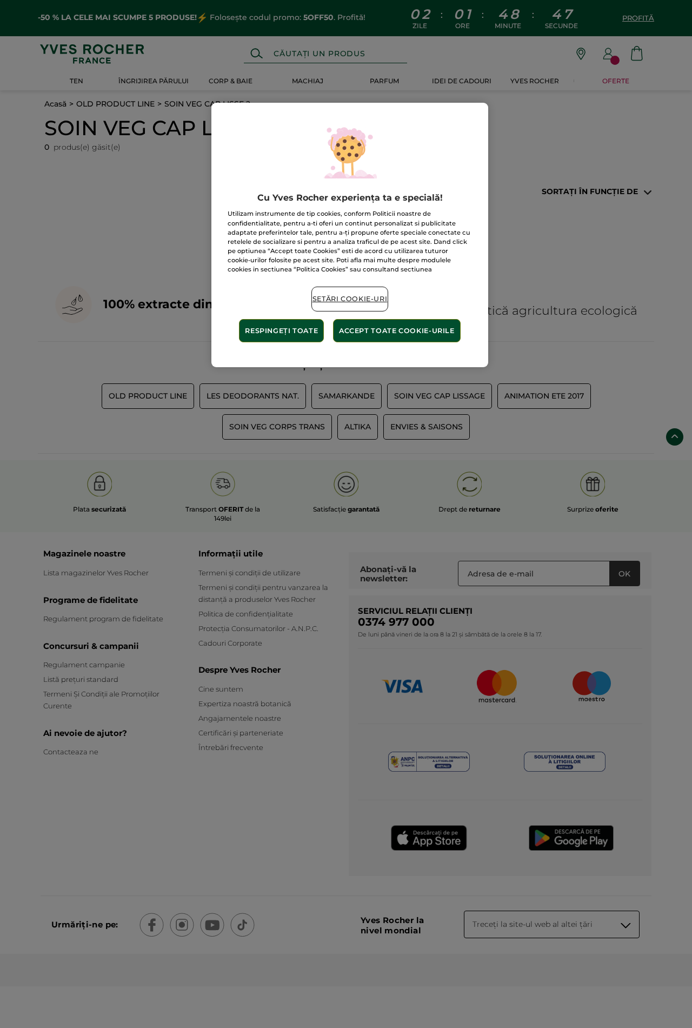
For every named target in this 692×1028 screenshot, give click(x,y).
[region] (349, 235)
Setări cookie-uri (350, 299)
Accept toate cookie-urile (397, 331)
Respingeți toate (281, 331)
